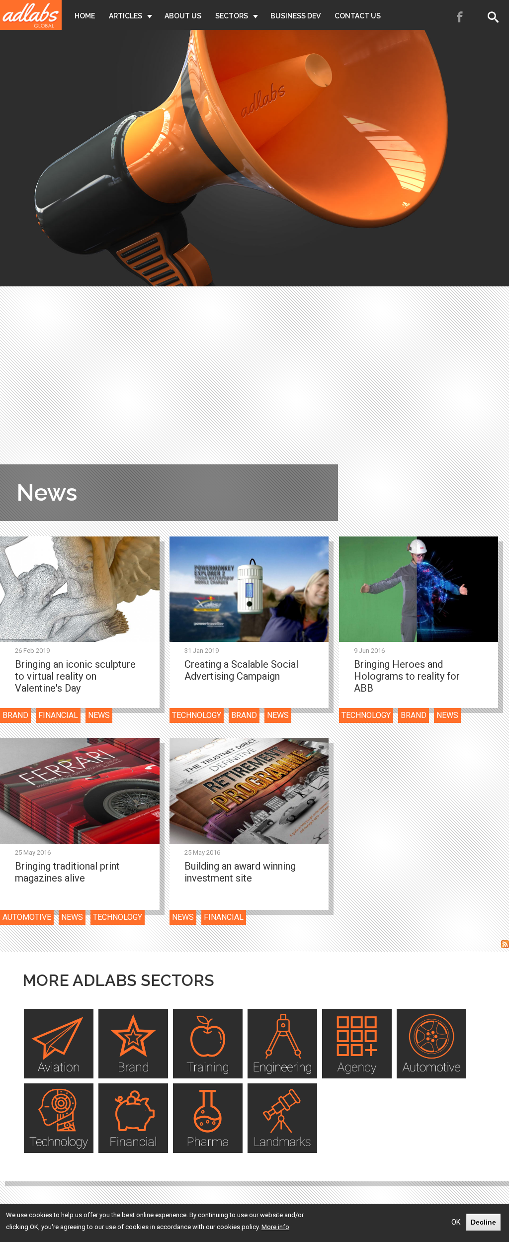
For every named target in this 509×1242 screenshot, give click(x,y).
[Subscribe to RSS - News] (505, 946)
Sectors (231, 16)
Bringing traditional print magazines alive (67, 872)
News (99, 715)
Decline (483, 1222)
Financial (58, 715)
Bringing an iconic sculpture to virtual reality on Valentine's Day (75, 676)
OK (455, 1222)
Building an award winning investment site (240, 872)
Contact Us (358, 16)
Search (495, 17)
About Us (183, 16)
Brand (15, 715)
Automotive (26, 917)
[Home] (31, 15)
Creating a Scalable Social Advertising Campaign (241, 670)
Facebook (460, 17)
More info (275, 1227)
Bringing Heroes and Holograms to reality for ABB (407, 676)
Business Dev (295, 16)
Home (85, 16)
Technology (196, 715)
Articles (125, 16)
